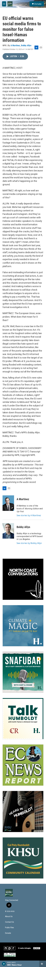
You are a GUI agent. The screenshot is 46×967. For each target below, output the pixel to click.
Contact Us (9, 922)
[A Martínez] (8, 503)
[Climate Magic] (23, 625)
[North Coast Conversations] (23, 579)
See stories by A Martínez (29, 515)
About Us (9, 916)
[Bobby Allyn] (8, 531)
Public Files (9, 928)
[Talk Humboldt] (23, 718)
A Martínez (15, 45)
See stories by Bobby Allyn (29, 543)
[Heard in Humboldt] (23, 811)
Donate (37, 4)
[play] (3, 963)
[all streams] (42, 964)
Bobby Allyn (26, 45)
